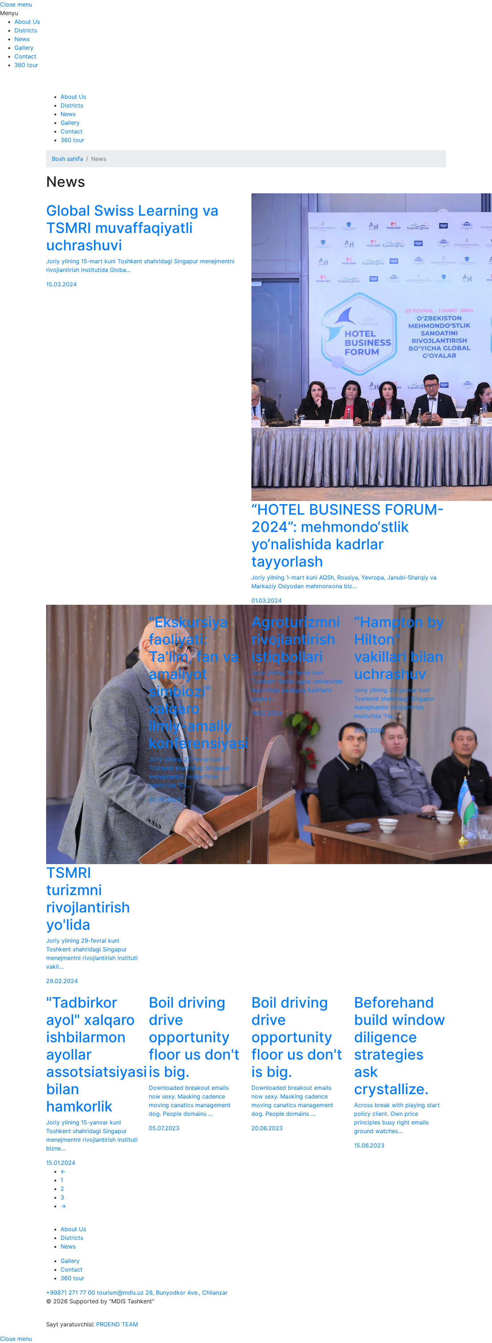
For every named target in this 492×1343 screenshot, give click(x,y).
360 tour (26, 65)
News (22, 39)
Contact (25, 56)
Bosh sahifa (67, 158)
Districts (25, 30)
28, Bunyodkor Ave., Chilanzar (187, 1292)
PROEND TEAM (117, 1324)
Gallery (23, 47)
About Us (27, 21)
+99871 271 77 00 (70, 1292)
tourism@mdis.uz (120, 1292)
